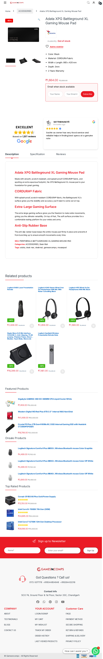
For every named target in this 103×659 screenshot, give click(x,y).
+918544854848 (51, 582)
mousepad (62, 247)
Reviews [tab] (61, 154)
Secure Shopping (74, 625)
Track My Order (43, 630)
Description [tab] (12, 154)
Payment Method (74, 619)
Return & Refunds (75, 630)
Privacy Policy (73, 641)
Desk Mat (44, 244)
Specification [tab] (37, 154)
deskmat (39, 247)
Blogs (7, 625)
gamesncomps (50, 247)
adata (22, 247)
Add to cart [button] (32, 326)
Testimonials (11, 619)
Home (7, 11)
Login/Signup (41, 613)
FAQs (68, 613)
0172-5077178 (35, 582)
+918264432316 (67, 582)
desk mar (30, 247)
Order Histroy (42, 636)
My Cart (39, 619)
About (7, 613)
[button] (39, 19)
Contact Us (10, 630)
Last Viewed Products (46, 641)
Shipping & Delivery (75, 636)
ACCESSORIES (25, 11)
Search (88, 2)
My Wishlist (41, 625)
